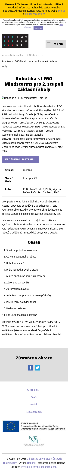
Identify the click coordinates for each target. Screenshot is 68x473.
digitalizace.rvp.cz (35, 14)
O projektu (33, 390)
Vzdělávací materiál (20, 159)
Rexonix (31, 463)
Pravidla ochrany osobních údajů (39, 467)
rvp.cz (61, 10)
